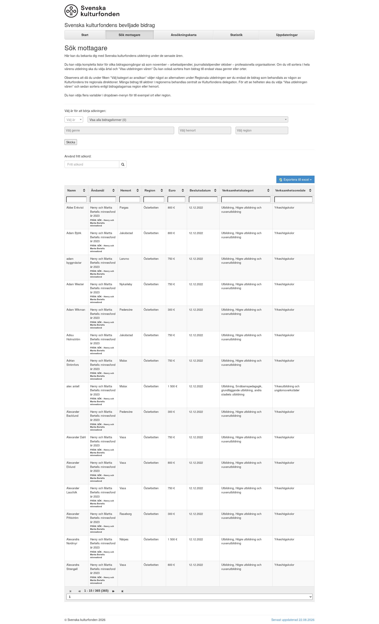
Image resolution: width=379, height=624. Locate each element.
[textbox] (74, 120)
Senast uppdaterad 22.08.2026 (293, 619)
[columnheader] (76, 191)
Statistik (236, 34)
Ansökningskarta (184, 34)
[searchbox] (119, 130)
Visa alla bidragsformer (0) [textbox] (107, 119)
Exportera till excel (296, 179)
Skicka (70, 142)
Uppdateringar (287, 34)
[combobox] (73, 119)
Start (84, 34)
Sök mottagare (129, 34)
